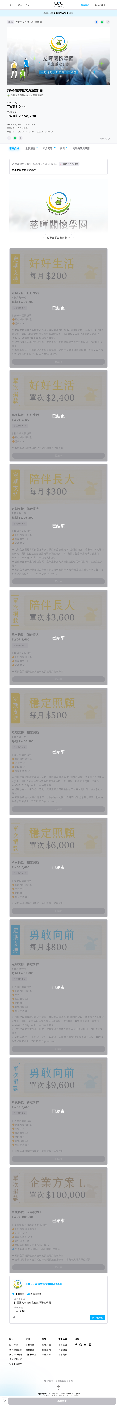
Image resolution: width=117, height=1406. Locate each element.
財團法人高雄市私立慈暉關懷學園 (27, 95)
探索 (20, 4)
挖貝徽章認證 (15, 1349)
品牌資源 (46, 1354)
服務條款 (30, 1349)
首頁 (11, 4)
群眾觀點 (62, 1354)
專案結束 (62, 1401)
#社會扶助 (36, 22)
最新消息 (31, 148)
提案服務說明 (15, 1363)
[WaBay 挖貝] (85, 1344)
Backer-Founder (63, 1394)
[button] (27, 5)
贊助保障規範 (15, 1354)
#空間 (26, 22)
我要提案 (85, 4)
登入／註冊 (100, 4)
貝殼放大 (62, 1349)
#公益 (18, 22)
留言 (64, 148)
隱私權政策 (31, 1354)
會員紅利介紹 (15, 1359)
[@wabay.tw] (76, 1344)
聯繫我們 (46, 1345)
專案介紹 (14, 148)
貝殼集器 (62, 1345)
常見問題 (49, 148)
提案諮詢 (46, 1349)
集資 (10, 22)
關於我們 (13, 1345)
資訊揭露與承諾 (81, 148)
